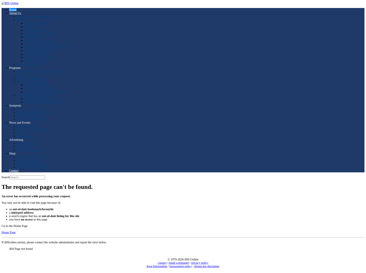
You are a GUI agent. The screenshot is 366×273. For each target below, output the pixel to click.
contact (162, 262)
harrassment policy (180, 266)
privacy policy (199, 262)
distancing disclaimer (206, 266)
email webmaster (179, 262)
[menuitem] (13, 9)
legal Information (157, 266)
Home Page (9, 232)
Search (6, 177)
